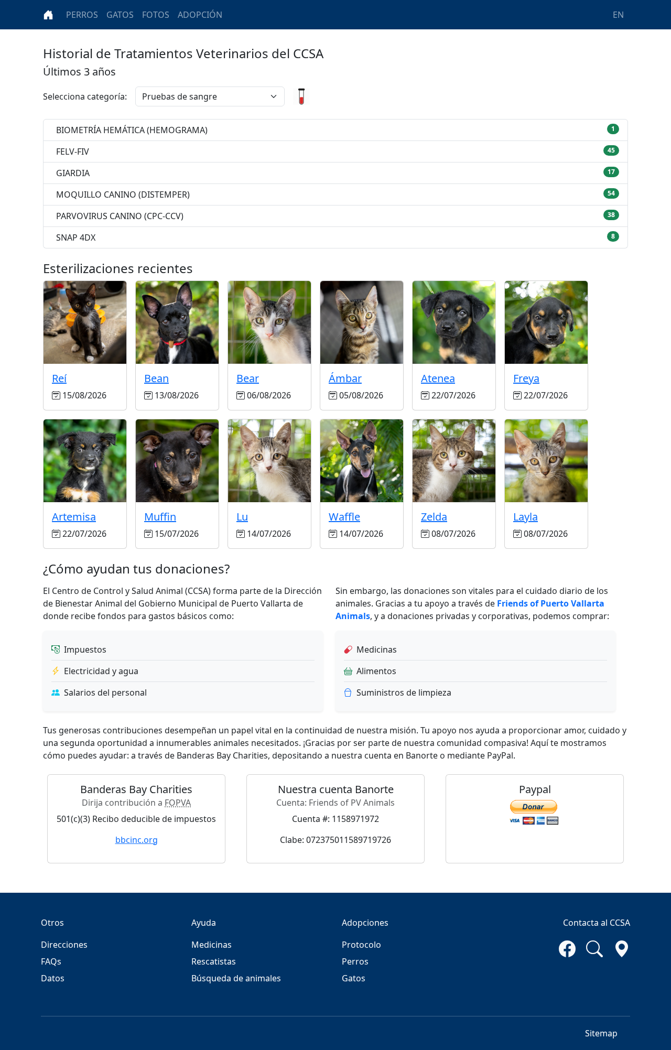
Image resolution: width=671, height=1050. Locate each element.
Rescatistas (213, 961)
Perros (355, 961)
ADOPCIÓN (200, 14)
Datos (52, 978)
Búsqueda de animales (236, 978)
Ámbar (345, 378)
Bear (247, 378)
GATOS (120, 14)
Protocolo (361, 944)
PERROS (82, 14)
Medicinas (211, 944)
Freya (526, 378)
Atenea (438, 378)
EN (618, 14)
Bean (156, 378)
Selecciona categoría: (85, 96)
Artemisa (74, 517)
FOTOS (155, 14)
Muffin (160, 517)
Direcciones (64, 944)
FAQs (51, 961)
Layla (525, 517)
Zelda (434, 517)
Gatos (353, 978)
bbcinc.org (136, 840)
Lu (242, 517)
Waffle (344, 517)
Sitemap (601, 1033)
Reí (59, 378)
